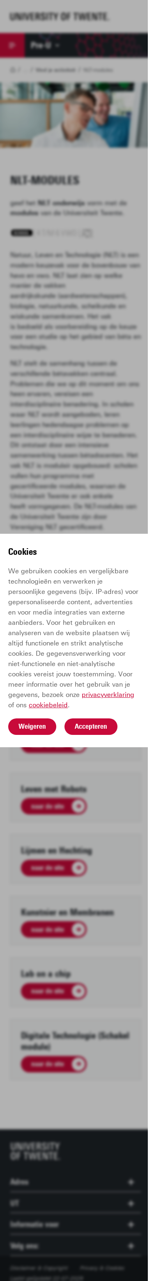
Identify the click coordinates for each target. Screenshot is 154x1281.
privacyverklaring (108, 695)
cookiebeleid (48, 705)
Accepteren (91, 726)
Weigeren (32, 726)
